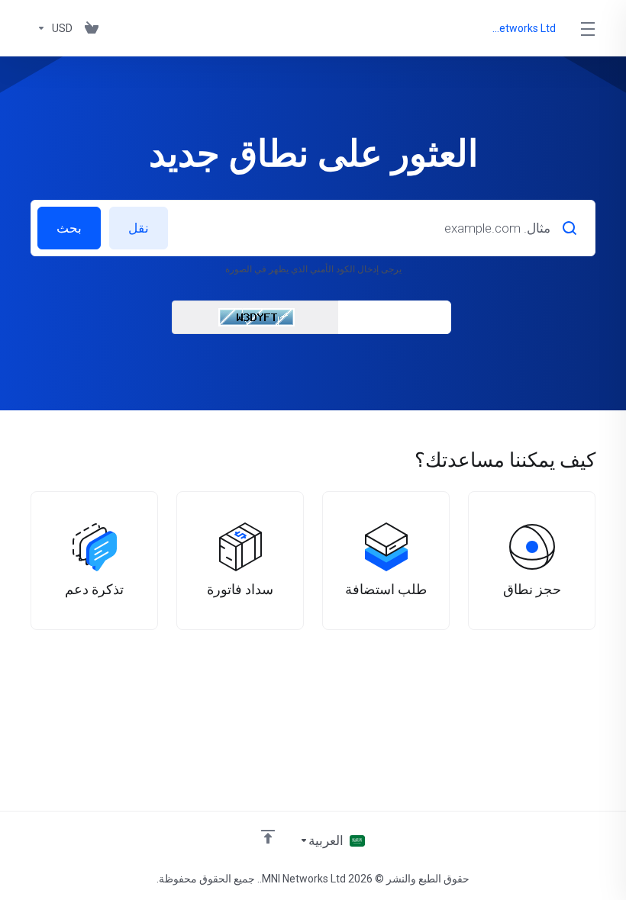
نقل (138, 228)
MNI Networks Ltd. (521, 28)
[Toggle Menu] (589, 28)
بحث (69, 228)
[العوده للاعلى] (268, 837)
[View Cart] (92, 28)
